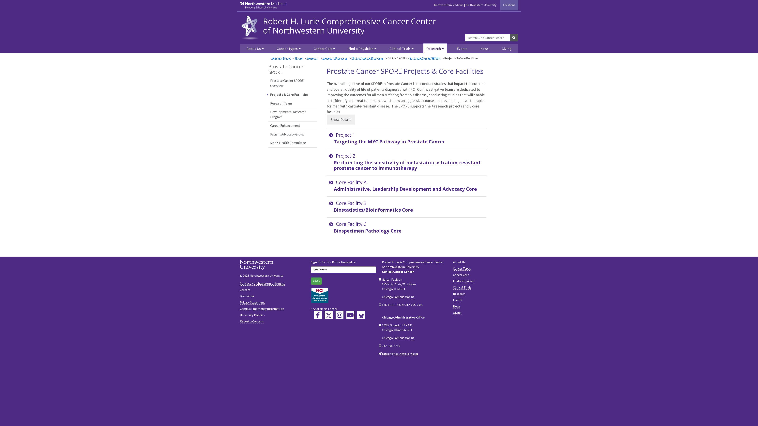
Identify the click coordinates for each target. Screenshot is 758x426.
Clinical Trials (462, 287)
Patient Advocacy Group (287, 134)
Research (312, 58)
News (484, 48)
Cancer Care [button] (323, 48)
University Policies (252, 315)
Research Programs (335, 58)
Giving (506, 48)
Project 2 (407, 161)
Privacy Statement (252, 302)
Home (298, 58)
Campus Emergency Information (262, 309)
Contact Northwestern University (262, 283)
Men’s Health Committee (288, 143)
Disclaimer (247, 296)
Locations (509, 5)
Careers (245, 290)
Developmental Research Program (288, 114)
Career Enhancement (285, 125)
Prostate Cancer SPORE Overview (287, 83)
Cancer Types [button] (287, 48)
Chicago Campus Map (396, 297)
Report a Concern (252, 321)
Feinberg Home (281, 58)
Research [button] (434, 48)
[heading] (340, 27)
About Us (459, 262)
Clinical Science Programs (367, 58)
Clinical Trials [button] (400, 48)
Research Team (281, 103)
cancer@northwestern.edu (400, 354)
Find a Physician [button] (360, 48)
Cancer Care (461, 275)
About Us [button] (254, 48)
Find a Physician (463, 281)
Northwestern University (480, 5)
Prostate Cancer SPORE (425, 58)
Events (462, 48)
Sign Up (316, 281)
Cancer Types (462, 268)
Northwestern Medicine (448, 5)
